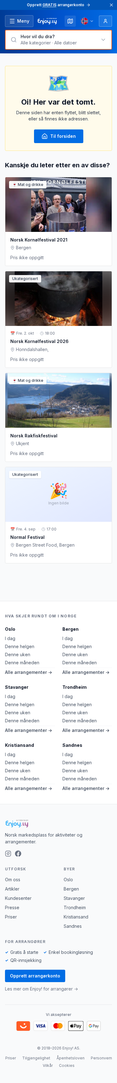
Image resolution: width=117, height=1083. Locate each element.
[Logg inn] (105, 21)
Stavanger (16, 687)
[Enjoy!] (58, 823)
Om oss (12, 879)
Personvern (101, 1058)
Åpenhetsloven (70, 1058)
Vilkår (48, 1065)
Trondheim (74, 687)
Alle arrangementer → (28, 672)
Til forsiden (63, 136)
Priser (11, 916)
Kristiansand (19, 745)
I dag (10, 638)
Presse (12, 907)
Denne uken (17, 654)
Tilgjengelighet (36, 1058)
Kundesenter (18, 898)
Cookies (67, 1065)
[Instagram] (8, 854)
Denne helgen (19, 646)
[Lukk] (111, 5)
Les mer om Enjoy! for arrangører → (41, 988)
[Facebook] (18, 854)
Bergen (70, 629)
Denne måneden (22, 662)
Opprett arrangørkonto (35, 975)
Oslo (10, 629)
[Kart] (70, 21)
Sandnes (72, 745)
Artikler (12, 888)
